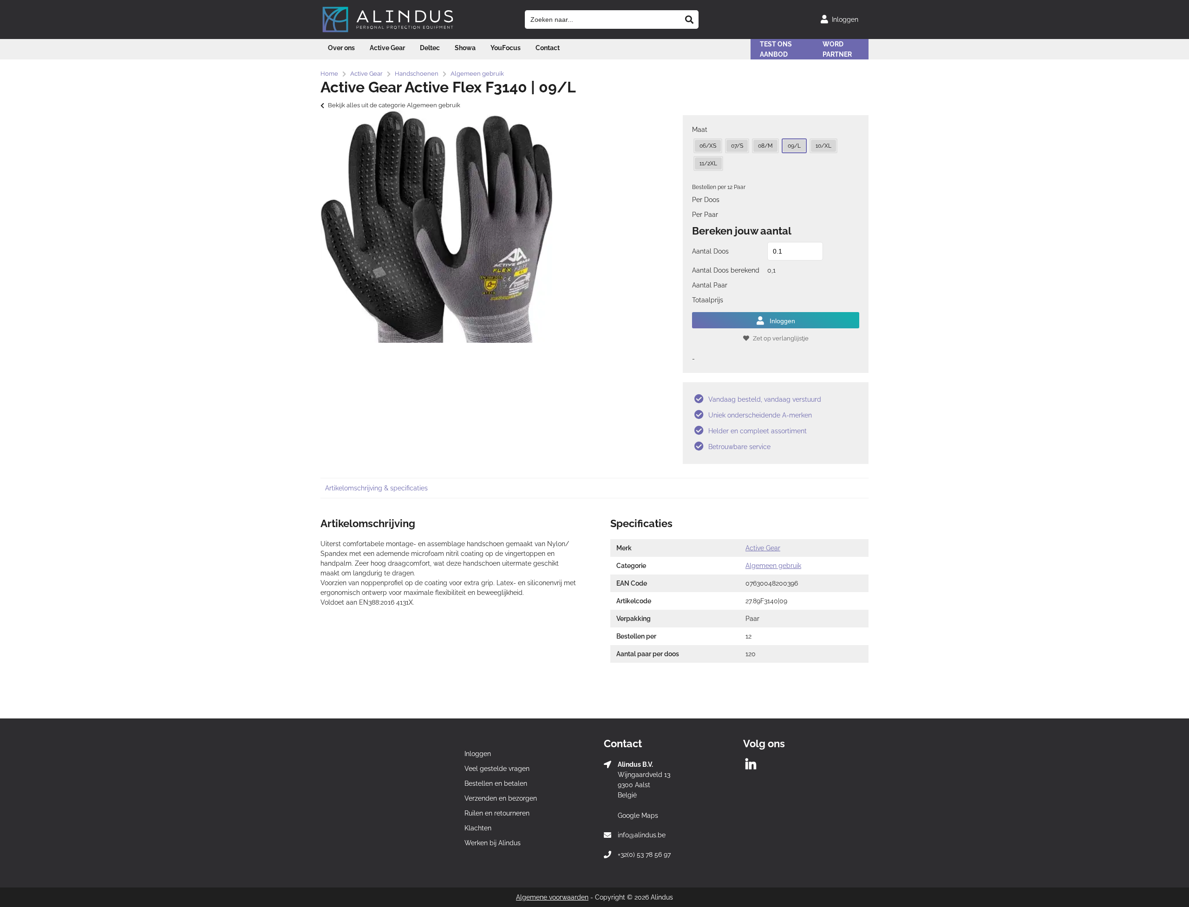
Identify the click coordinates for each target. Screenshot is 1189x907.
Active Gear (387, 48)
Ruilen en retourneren (496, 813)
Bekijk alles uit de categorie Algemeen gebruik (394, 105)
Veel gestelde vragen (496, 768)
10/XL (823, 146)
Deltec (430, 48)
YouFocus (505, 48)
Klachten (477, 828)
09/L (794, 146)
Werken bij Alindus (492, 843)
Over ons (341, 48)
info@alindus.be (642, 835)
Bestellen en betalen (495, 783)
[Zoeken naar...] (689, 19)
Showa (465, 48)
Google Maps (638, 815)
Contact (548, 48)
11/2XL (708, 163)
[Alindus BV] (387, 32)
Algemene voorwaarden (552, 897)
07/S (737, 146)
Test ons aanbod (776, 49)
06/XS (707, 146)
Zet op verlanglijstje (781, 338)
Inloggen (782, 321)
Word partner (837, 49)
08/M (765, 146)
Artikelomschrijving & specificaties (376, 488)
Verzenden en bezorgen (500, 798)
